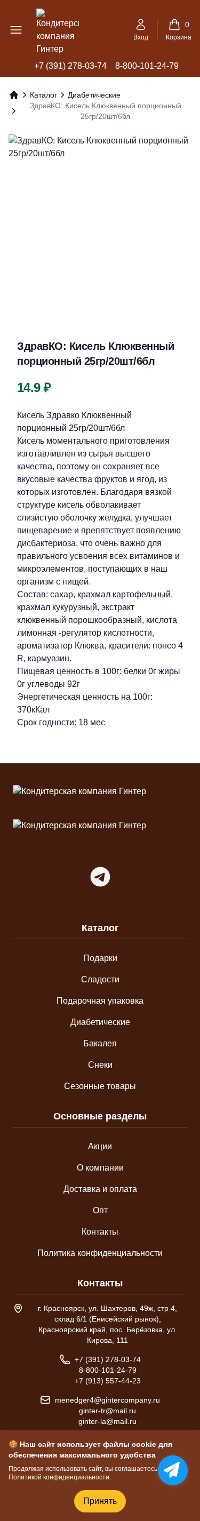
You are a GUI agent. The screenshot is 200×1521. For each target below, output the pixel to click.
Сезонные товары (100, 1086)
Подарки (100, 958)
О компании (100, 1167)
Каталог (43, 95)
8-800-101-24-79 (147, 65)
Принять (100, 1501)
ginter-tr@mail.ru (107, 1410)
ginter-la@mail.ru (107, 1421)
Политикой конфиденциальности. (60, 1477)
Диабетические (94, 95)
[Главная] (14, 95)
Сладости (100, 979)
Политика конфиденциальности (100, 1253)
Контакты (100, 1231)
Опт (100, 1210)
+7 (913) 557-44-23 (108, 1380)
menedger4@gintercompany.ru (107, 1400)
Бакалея (100, 1043)
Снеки (100, 1064)
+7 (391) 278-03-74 (70, 65)
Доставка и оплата (100, 1189)
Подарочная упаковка (100, 1000)
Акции (100, 1146)
